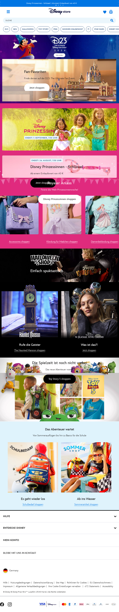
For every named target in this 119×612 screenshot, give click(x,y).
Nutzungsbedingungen (20, 582)
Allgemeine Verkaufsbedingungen (30, 586)
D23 (6, 29)
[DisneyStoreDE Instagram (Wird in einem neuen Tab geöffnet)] (10, 604)
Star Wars (99, 29)
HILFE (6, 516)
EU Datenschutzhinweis (100, 582)
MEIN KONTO (11, 540)
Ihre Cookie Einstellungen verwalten (64, 586)
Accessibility (107, 586)
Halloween (27, 29)
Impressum (8, 586)
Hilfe (5, 582)
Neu (15, 29)
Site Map (60, 582)
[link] (37, 88)
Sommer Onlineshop (72, 29)
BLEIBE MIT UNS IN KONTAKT (19, 553)
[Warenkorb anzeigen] (111, 12)
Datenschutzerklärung (43, 582)
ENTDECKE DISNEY (14, 528)
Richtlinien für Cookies (77, 582)
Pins (55, 29)
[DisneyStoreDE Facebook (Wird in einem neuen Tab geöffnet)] (2, 604)
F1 (88, 29)
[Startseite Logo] (59, 11)
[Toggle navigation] (9, 11)
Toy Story (43, 29)
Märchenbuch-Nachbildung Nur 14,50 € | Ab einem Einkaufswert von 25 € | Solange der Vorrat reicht (51, 3)
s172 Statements (92, 586)
